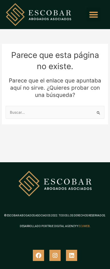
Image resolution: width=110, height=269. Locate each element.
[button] (94, 14)
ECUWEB (84, 226)
